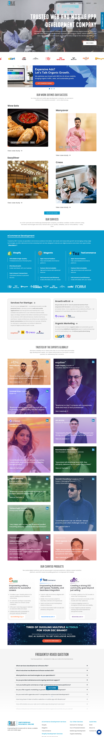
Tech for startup (64, 199)
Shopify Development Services (52, 734)
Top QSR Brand (15, 142)
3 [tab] (54, 88)
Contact (88, 3)
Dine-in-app (25, 142)
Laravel (74, 147)
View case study (14, 151)
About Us (72, 3)
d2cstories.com (77, 617)
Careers (80, 3)
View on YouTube (15, 468)
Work (55, 3)
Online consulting (75, 199)
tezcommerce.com (47, 617)
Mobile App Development (77, 731)
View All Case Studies (52, 213)
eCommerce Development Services (54, 722)
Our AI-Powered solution (77, 728)
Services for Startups (76, 725)
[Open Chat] (99, 732)
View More (12, 245)
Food (12, 194)
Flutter (32, 142)
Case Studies (89, 43)
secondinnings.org (16, 617)
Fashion (67, 147)
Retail (61, 147)
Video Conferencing (87, 199)
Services (63, 3)
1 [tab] (49, 88)
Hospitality (28, 194)
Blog (95, 3)
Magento (44, 728)
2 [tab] (51, 88)
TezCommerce (46, 731)
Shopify (44, 725)
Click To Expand (52, 688)
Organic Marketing (75, 734)
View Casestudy (15, 382)
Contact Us (92, 731)
